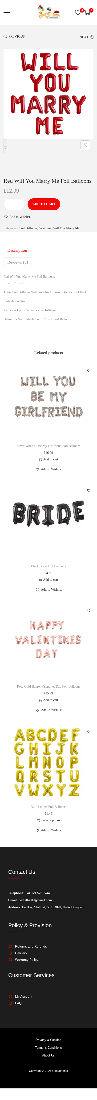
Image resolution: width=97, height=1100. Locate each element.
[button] (17, 217)
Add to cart (43, 204)
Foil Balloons (28, 228)
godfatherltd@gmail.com (35, 900)
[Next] (5, 149)
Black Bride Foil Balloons (48, 566)
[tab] (48, 250)
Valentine (45, 228)
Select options (50, 820)
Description (17, 250)
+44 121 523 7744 (37, 893)
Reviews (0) (17, 262)
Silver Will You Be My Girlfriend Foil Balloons (48, 446)
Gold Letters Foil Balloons (48, 807)
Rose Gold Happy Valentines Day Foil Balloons (48, 686)
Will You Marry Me (66, 228)
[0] (78, 12)
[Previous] (5, 142)
